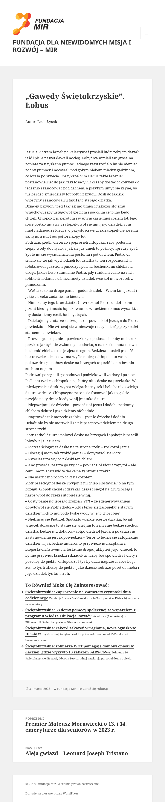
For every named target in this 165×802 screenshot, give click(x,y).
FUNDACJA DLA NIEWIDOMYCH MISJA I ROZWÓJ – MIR (72, 46)
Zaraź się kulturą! (95, 689)
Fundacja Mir (66, 689)
